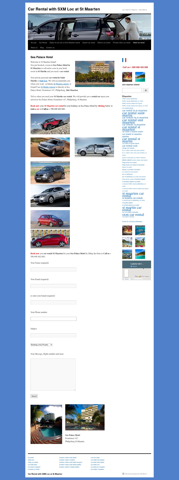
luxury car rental (127, 167)
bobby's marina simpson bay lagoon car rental (135, 106)
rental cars (31, 460)
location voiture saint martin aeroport (70, 462)
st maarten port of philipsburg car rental (133, 200)
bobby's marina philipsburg (129, 99)
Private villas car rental (121, 42)
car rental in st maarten (98, 467)
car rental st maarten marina (132, 135)
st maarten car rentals (132, 197)
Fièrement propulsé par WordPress (136, 474)
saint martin (142, 177)
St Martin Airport (48, 87)
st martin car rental (132, 208)
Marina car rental (104, 42)
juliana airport (126, 160)
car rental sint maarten (132, 121)
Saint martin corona (127, 179)
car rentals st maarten (97, 469)
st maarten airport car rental (131, 181)
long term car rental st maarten (133, 165)
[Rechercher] (145, 90)
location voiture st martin (67, 460)
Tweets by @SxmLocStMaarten (132, 221)
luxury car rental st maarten (131, 169)
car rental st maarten (131, 128)
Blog (42, 47)
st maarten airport (139, 179)
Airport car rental (88, 42)
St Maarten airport (61, 83)
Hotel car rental (139, 42)
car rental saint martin (133, 114)
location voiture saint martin (139, 160)
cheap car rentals (128, 148)
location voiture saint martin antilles (70, 464)
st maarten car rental (133, 194)
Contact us (50, 47)
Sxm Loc (43, 80)
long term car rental (129, 162)
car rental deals (127, 108)
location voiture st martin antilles (69, 467)
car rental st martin (131, 139)
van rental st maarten (128, 217)
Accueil (33, 42)
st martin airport (127, 203)
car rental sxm (129, 145)
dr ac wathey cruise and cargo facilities (133, 150)
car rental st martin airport (130, 143)
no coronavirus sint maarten (130, 172)
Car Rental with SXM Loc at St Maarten (64, 9)
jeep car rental (126, 157)
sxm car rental (133, 214)
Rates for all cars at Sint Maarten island (65, 42)
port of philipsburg (127, 174)
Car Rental (43, 42)
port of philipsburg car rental (130, 177)
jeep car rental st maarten (138, 157)
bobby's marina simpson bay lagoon (132, 103)
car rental (31, 457)
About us (34, 47)
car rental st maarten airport (132, 131)
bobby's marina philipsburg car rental (132, 101)
